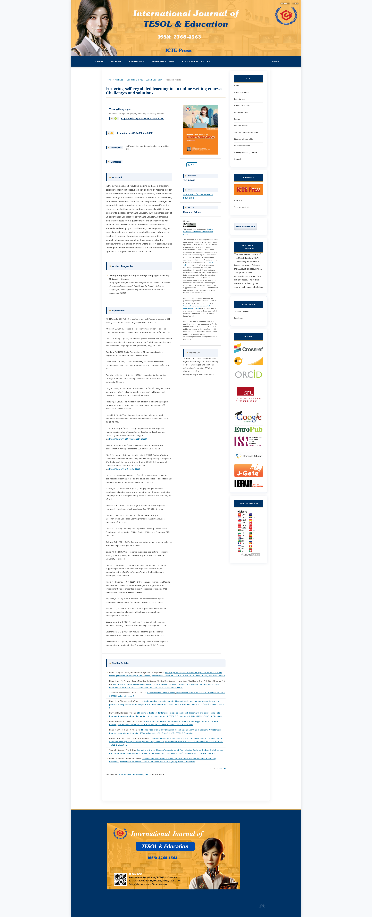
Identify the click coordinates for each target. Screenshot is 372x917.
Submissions (136, 61)
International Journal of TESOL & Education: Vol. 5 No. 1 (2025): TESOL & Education (184, 716)
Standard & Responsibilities (246, 132)
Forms (237, 119)
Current (98, 61)
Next (221, 768)
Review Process (241, 112)
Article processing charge (245, 152)
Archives (116, 61)
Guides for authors (163, 61)
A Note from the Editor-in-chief (161, 692)
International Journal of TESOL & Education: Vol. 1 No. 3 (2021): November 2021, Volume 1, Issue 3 (171, 753)
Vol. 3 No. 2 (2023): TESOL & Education (144, 80)
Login (295, 3)
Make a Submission (245, 227)
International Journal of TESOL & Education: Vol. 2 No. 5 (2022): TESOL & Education (155, 724)
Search (275, 61)
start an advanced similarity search (135, 774)
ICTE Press (239, 200)
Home (108, 80)
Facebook (238, 318)
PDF (193, 164)
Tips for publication (242, 207)
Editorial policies (241, 126)
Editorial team (240, 99)
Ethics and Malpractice (196, 61)
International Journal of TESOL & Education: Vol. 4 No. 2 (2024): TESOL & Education (157, 762)
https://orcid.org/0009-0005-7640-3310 (142, 118)
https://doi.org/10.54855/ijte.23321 (135, 133)
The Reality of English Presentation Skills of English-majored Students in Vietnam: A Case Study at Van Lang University (167, 684)
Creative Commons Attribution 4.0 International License (198, 231)
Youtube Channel (241, 311)
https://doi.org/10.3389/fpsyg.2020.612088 (128, 439)
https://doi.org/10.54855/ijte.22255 (124, 469)
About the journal (241, 92)
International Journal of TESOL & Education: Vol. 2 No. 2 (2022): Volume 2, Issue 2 (146, 687)
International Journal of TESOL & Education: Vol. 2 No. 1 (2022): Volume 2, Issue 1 (188, 676)
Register (285, 3)
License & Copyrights (243, 139)
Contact (237, 159)
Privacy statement (242, 146)
